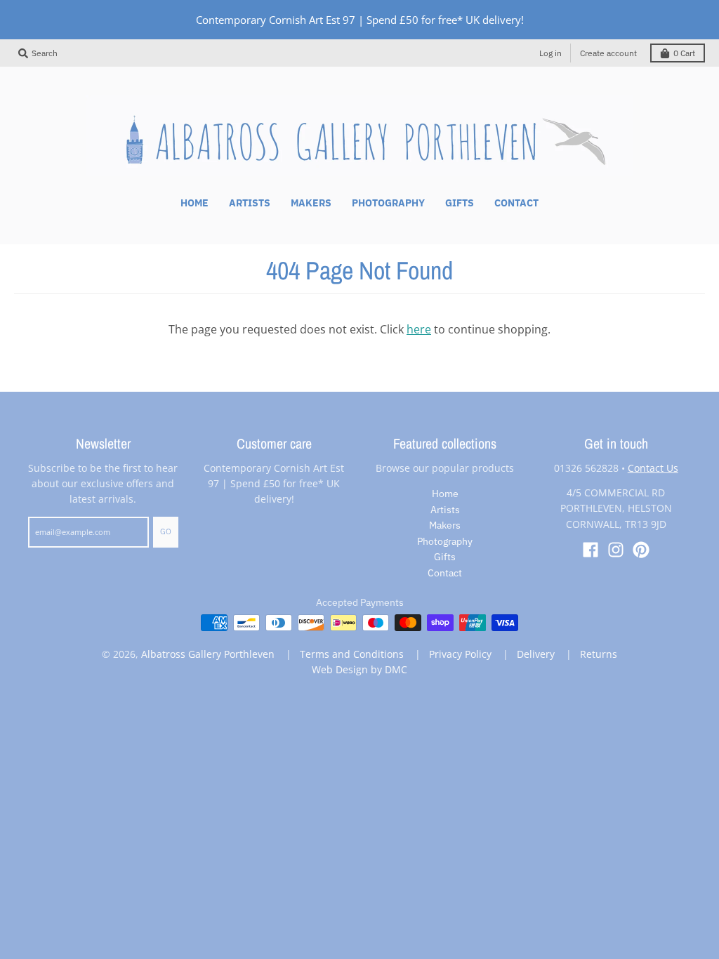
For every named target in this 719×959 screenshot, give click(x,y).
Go (165, 531)
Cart (684, 53)
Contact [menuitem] (516, 203)
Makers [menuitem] (311, 203)
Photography (445, 541)
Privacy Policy (460, 654)
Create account (608, 53)
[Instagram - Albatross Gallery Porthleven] (615, 549)
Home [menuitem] (194, 203)
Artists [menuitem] (249, 203)
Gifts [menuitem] (459, 203)
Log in (550, 53)
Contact (445, 573)
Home (445, 493)
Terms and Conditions (352, 654)
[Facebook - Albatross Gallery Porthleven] (590, 549)
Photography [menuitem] (388, 203)
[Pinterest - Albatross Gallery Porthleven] (641, 549)
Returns (598, 654)
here (419, 329)
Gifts (445, 556)
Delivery (536, 654)
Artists (445, 509)
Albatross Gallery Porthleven (208, 654)
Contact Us (653, 468)
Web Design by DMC (359, 669)
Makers (445, 525)
